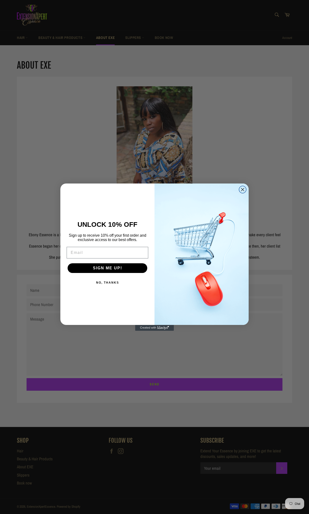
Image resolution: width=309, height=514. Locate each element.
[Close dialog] (242, 189)
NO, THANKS (107, 282)
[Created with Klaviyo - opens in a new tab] (154, 328)
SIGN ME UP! (107, 268)
